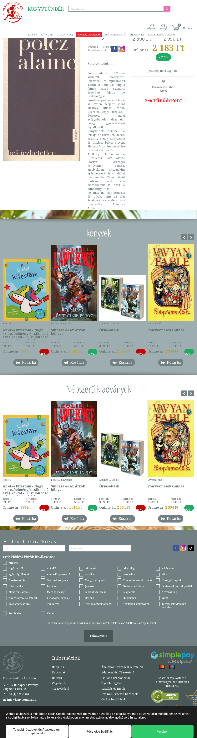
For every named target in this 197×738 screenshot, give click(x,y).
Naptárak (129, 592)
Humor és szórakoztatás (137, 580)
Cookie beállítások (113, 699)
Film (164, 574)
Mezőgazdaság (56, 592)
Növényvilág (169, 592)
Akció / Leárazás (89, 34)
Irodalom (52, 586)
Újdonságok (65, 34)
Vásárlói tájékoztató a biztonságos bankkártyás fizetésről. (172, 682)
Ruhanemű (129, 598)
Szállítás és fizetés (161, 34)
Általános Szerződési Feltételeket (99, 623)
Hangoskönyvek (95, 580)
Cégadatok (59, 683)
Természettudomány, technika (174, 605)
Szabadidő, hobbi (19, 604)
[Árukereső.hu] (165, 697)
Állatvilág (129, 568)
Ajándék (47, 34)
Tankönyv (53, 604)
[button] (183, 26)
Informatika (16, 586)
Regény (89, 598)
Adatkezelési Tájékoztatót (141, 623)
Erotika (89, 574)
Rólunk (57, 678)
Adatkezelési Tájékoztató (117, 672)
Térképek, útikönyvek (136, 604)
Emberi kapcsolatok (59, 574)
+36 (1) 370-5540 (17, 694)
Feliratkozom (98, 635)
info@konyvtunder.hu (21, 699)
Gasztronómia (17, 580)
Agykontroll (16, 568)
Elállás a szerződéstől (115, 678)
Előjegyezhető (115, 34)
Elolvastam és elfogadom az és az (101, 623)
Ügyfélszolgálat (111, 683)
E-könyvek (168, 568)
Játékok (89, 586)
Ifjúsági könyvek (172, 580)
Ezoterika (129, 574)
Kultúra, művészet (134, 586)
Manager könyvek (19, 592)
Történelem (15, 613)
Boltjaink (58, 667)
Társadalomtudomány (98, 604)
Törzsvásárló (56, 42)
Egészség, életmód (19, 574)
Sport (165, 598)
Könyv (32, 34)
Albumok (90, 568)
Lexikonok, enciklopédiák (177, 586)
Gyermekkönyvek (57, 580)
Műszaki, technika (95, 592)
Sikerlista (137, 34)
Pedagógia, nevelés (58, 598)
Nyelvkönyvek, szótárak (23, 598)
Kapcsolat (35, 42)
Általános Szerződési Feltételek (122, 667)
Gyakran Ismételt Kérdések (119, 694)
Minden (13, 562)
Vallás (50, 613)
